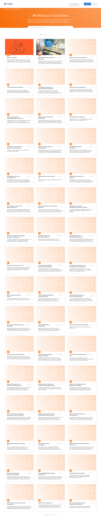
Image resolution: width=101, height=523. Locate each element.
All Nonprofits (7, 9)
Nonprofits (75, 4)
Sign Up (87, 4)
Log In (94, 4)
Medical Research (16, 9)
